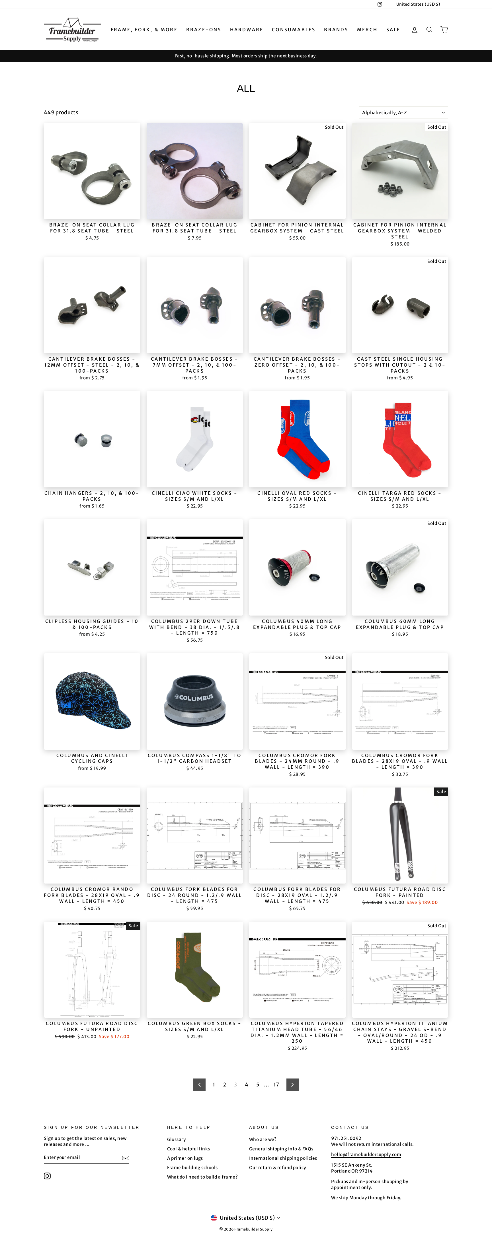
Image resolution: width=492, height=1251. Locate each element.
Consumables (293, 29)
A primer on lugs (185, 1158)
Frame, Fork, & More (144, 29)
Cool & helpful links (188, 1149)
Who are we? (263, 1139)
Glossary (176, 1139)
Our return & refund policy (277, 1167)
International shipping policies (283, 1158)
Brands (336, 29)
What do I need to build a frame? (202, 1177)
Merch (367, 29)
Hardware (247, 29)
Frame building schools (192, 1167)
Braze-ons (204, 29)
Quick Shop (92, 212)
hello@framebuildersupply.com (366, 1154)
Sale (393, 29)
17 (276, 1084)
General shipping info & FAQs (281, 1149)
